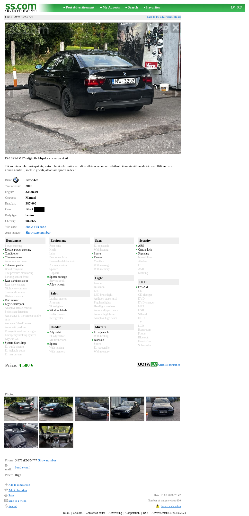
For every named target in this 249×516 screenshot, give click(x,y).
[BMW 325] (20, 408)
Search (133, 7)
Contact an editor (95, 513)
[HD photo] (92, 88)
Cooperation (132, 513)
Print (11, 495)
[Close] (175, 28)
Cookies (77, 513)
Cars (7, 17)
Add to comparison (19, 484)
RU (239, 7)
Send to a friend (18, 500)
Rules (66, 513)
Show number (47, 460)
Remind (13, 506)
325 (24, 17)
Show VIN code (36, 227)
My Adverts (111, 7)
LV (233, 7)
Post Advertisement (80, 7)
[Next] (176, 93)
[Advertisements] (21, 7)
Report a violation (171, 506)
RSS (145, 513)
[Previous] (9, 93)
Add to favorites (18, 490)
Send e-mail (22, 467)
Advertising (115, 513)
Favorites (153, 7)
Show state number (38, 232)
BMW (16, 17)
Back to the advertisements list (164, 16)
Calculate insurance (169, 364)
